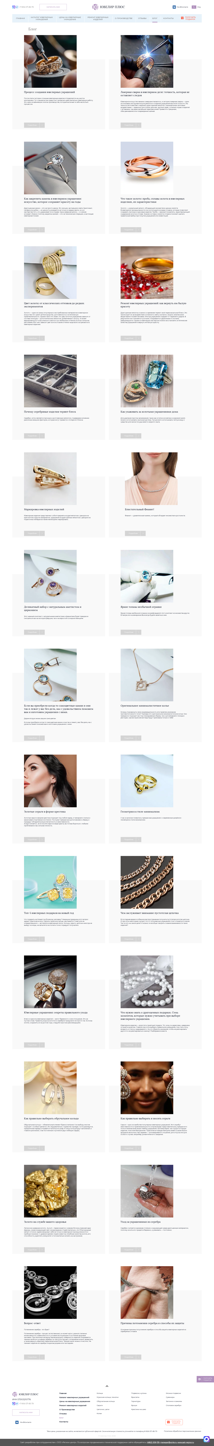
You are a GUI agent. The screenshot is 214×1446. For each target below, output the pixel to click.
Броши (134, 1405)
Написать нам (53, 7)
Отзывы (142, 18)
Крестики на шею (138, 1409)
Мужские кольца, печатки (108, 1397)
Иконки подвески (173, 1393)
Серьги (100, 1405)
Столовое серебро (173, 1405)
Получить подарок (190, 18)
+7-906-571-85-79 (26, 7)
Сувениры (170, 1397)
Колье (99, 1413)
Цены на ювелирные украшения (70, 18)
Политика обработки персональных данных (182, 1431)
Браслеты (135, 1397)
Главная (20, 18)
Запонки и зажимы (174, 1401)
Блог (154, 18)
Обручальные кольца (106, 1401)
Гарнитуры (135, 1401)
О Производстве (123, 18)
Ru (194, 7)
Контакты (168, 18)
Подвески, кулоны (139, 1393)
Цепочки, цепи (103, 1409)
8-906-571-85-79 (150, 1431)
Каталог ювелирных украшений (42, 18)
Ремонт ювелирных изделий (98, 18)
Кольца (100, 1393)
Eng (199, 7)
